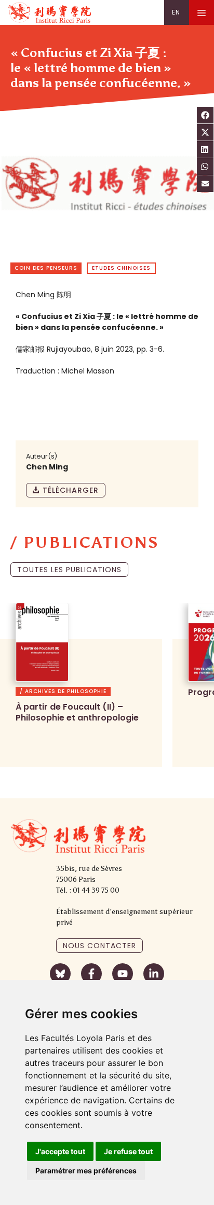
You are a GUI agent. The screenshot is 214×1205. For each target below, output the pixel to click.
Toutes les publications (69, 569)
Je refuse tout (128, 1151)
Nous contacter (99, 945)
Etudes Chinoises (121, 268)
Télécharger (71, 490)
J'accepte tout (60, 1151)
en (176, 12)
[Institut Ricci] (49, 12)
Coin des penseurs (46, 268)
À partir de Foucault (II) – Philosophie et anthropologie (77, 712)
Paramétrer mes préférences (86, 1170)
